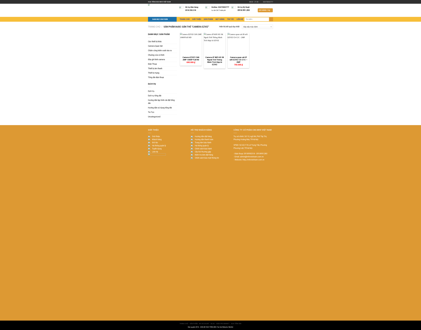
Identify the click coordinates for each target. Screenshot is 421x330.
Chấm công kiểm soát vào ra (160, 50)
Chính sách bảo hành (203, 149)
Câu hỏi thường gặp (203, 152)
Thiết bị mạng (153, 73)
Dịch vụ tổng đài (154, 96)
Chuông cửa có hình (156, 55)
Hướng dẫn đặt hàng (203, 136)
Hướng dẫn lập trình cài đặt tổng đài (161, 101)
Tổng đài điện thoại (156, 77)
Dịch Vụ (151, 91)
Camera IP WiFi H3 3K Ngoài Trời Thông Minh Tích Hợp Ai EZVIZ (214, 61)
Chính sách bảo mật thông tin (207, 158)
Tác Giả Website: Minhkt (225, 327)
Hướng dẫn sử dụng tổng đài (160, 108)
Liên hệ (155, 152)
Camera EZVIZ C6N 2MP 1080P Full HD (191, 58)
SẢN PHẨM (194, 323)
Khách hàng (157, 139)
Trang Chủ (185, 19)
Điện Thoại (152, 64)
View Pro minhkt (222, 323)
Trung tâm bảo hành (203, 142)
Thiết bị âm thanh (155, 68)
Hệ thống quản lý (159, 146)
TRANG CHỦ (183, 323)
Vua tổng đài (236, 323)
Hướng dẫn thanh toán (204, 139)
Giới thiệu (156, 136)
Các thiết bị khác (155, 41)
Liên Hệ (240, 19)
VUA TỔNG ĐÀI (211, 327)
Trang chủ (154, 26)
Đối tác (155, 142)
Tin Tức (230, 19)
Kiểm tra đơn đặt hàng (204, 155)
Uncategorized (154, 117)
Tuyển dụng (157, 149)
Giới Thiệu (196, 19)
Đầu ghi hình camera (156, 59)
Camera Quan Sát (155, 46)
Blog (213, 323)
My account (204, 323)
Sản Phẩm (208, 19)
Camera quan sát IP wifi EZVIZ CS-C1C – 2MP (238, 59)
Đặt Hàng (220, 19)
